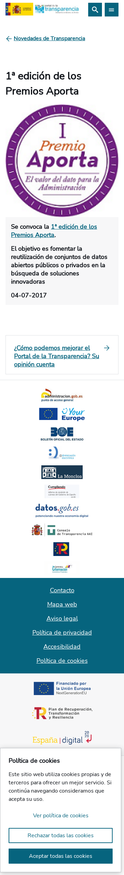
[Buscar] (95, 9)
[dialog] (60, 810)
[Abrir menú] (111, 9)
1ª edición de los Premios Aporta (54, 231)
